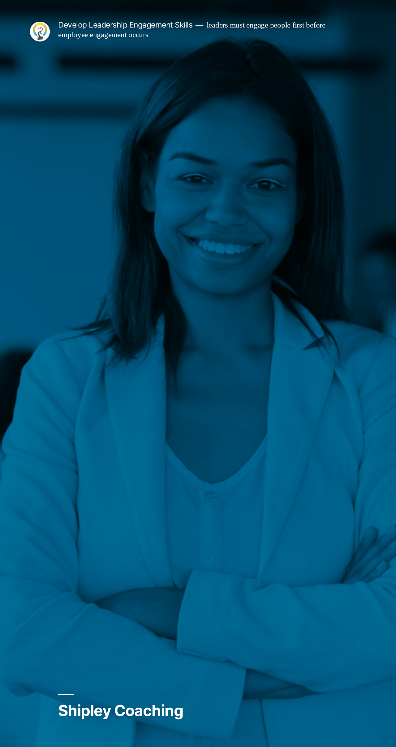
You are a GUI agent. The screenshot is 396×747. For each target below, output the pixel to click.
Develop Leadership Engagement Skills (125, 24)
